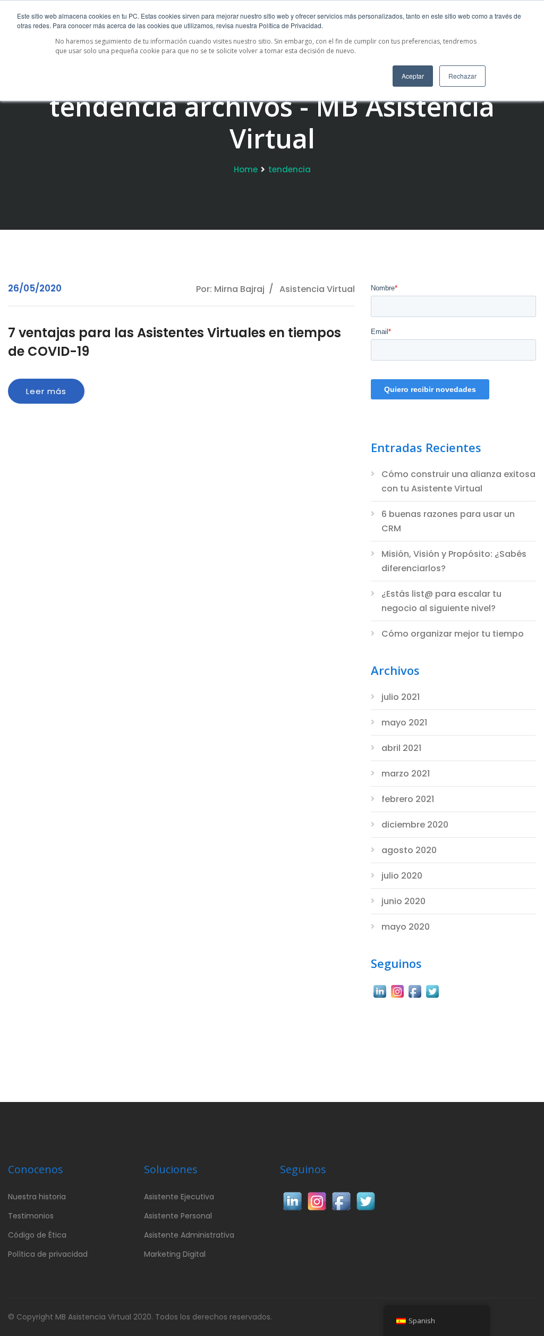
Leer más (46, 391)
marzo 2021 (405, 773)
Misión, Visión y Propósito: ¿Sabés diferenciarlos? (453, 561)
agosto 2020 (409, 850)
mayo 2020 (405, 927)
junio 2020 (403, 901)
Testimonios (31, 1215)
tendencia (289, 169)
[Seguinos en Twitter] (432, 990)
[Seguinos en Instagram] (397, 990)
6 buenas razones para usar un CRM (448, 521)
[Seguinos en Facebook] (414, 990)
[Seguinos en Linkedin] (379, 990)
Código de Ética (37, 1235)
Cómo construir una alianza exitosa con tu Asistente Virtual (458, 481)
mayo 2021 (404, 722)
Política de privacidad (48, 1254)
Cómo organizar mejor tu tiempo (452, 634)
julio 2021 (400, 697)
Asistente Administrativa (189, 1235)
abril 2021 (401, 748)
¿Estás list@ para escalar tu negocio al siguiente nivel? (441, 601)
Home (246, 169)
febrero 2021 (407, 799)
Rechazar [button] (462, 75)
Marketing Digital (175, 1254)
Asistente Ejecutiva (179, 1196)
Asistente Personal (178, 1215)
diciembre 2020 (414, 825)
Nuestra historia (37, 1196)
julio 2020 (401, 876)
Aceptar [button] (413, 75)
